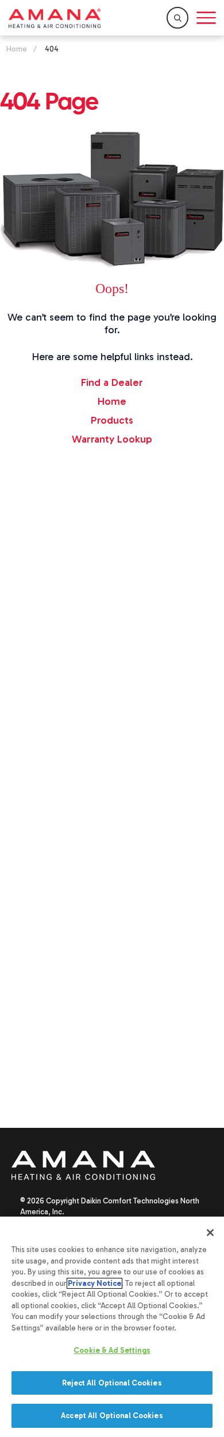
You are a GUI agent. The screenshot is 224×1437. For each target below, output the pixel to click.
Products (112, 420)
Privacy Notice (94, 1283)
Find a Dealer (112, 382)
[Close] (210, 1232)
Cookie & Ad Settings (112, 1350)
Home (16, 49)
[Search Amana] (177, 18)
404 (52, 49)
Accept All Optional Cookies (112, 1415)
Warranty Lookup (112, 439)
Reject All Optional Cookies (112, 1383)
